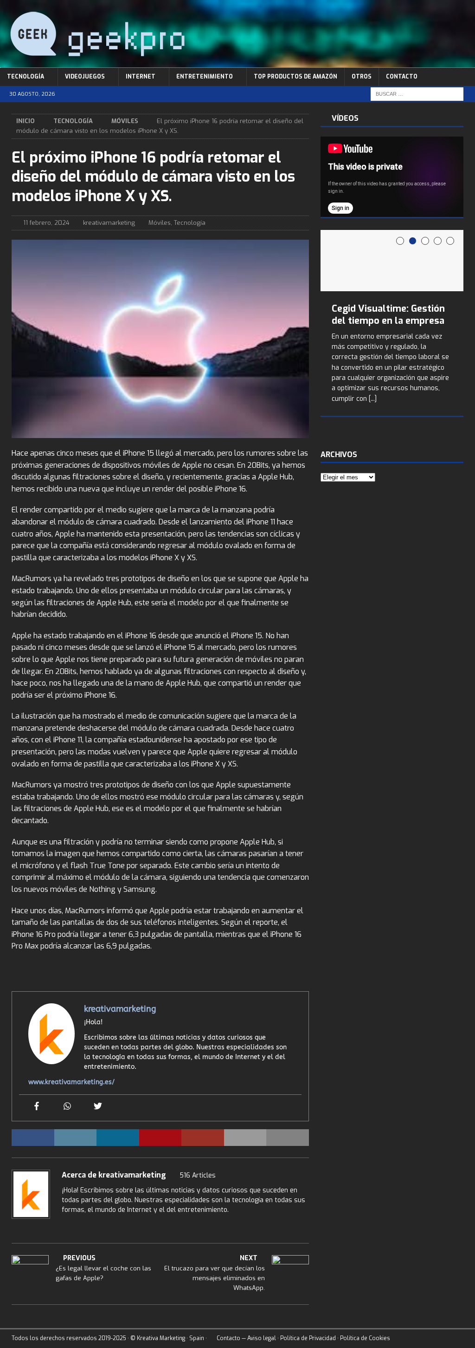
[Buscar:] (417, 93)
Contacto (401, 76)
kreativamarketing (109, 223)
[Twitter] (98, 1107)
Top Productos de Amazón (295, 76)
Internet (140, 76)
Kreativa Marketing (161, 1338)
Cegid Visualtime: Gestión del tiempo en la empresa (388, 314)
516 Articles (198, 1175)
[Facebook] (36, 1107)
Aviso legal (261, 1338)
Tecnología (25, 76)
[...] (373, 398)
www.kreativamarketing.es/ (71, 1082)
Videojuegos (85, 76)
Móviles (159, 223)
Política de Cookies (365, 1338)
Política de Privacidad (308, 1338)
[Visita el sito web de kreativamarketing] (65, 1226)
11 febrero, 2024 (46, 223)
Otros (362, 76)
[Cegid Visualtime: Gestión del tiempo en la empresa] (391, 260)
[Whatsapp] (67, 1107)
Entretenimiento (204, 76)
